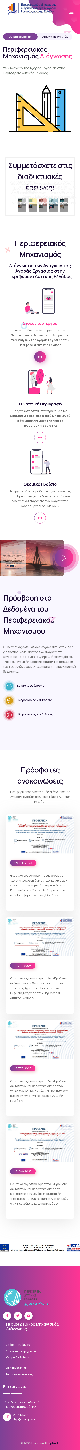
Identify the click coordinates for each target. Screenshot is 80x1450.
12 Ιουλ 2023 (23, 1171)
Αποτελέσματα (16, 1368)
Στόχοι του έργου (18, 1345)
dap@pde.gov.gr (24, 1419)
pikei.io (55, 1443)
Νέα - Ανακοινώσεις (19, 1374)
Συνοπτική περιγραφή (21, 1351)
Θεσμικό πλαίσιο (17, 1357)
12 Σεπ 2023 (22, 966)
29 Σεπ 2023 (23, 863)
